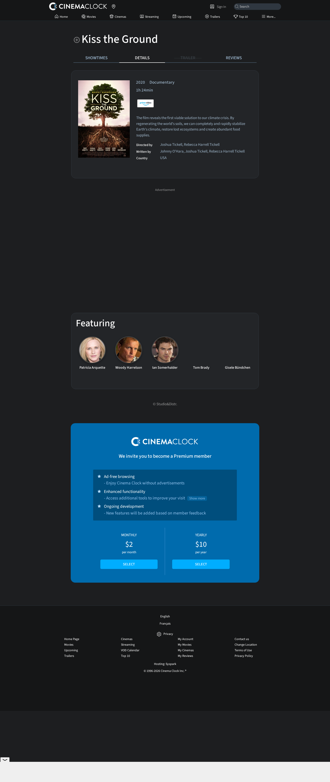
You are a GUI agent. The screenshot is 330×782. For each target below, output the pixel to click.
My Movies (184, 645)
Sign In (221, 6)
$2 (129, 549)
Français (165, 623)
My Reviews (185, 656)
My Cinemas (186, 650)
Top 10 (243, 17)
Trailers (215, 17)
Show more (197, 498)
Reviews (234, 58)
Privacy (168, 634)
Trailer (187, 58)
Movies (91, 17)
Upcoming (184, 17)
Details (142, 58)
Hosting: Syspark (165, 664)
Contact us (242, 639)
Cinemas (120, 17)
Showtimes (96, 58)
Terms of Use (243, 650)
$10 (201, 549)
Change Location (246, 645)
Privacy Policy (244, 656)
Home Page (71, 639)
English (165, 616)
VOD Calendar (130, 650)
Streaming (152, 17)
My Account (185, 639)
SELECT (129, 564)
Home (64, 17)
